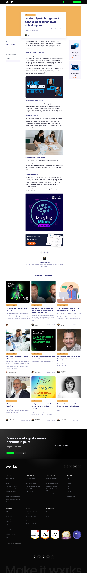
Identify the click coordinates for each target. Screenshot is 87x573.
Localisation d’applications (52, 483)
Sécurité (7, 524)
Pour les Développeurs (31, 483)
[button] (19, 2)
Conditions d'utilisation (11, 491)
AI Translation (9, 529)
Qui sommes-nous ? (10, 478)
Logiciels (69, 488)
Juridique (69, 483)
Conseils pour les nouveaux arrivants (11, 58)
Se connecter (69, 2)
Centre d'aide (9, 516)
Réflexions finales (9, 61)
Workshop (8, 513)
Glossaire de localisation (51, 486)
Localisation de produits (51, 493)
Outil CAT (8, 532)
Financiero (69, 478)
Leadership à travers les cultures (11, 51)
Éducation (69, 491)
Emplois (7, 483)
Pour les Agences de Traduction (33, 486)
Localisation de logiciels (31, 511)
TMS (7, 537)
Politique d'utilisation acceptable (13, 496)
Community (8, 519)
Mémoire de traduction (11, 526)
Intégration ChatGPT (30, 491)
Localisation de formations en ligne (53, 489)
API (47, 511)
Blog (7, 511)
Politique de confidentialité (12, 488)
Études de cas (9, 521)
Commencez (75, 57)
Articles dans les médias (11, 486)
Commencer (77, 2)
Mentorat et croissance (11, 54)
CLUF (7, 501)
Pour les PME (29, 488)
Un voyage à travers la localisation (10, 47)
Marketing (69, 481)
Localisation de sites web (52, 481)
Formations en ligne (71, 496)
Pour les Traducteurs (30, 478)
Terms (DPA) (8, 494)
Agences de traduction (31, 523)
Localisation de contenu (51, 478)
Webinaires (75, 77)
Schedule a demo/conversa (26, 453)
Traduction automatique (11, 534)
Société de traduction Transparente (31, 520)
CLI (47, 513)
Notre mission (9, 481)
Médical (68, 486)
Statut (47, 516)
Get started (10, 453)
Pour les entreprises (30, 481)
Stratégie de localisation (31, 513)
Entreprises (69, 494)
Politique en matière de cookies (13, 499)
